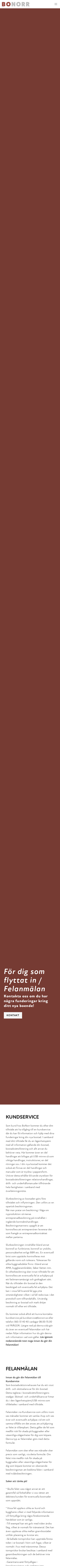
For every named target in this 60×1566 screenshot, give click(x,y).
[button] (56, 4)
